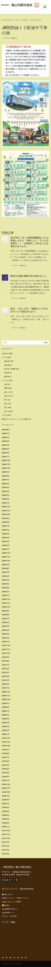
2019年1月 (5, 780)
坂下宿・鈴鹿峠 (10, 369)
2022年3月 (5, 634)
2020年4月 (5, 723)
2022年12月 (6, 599)
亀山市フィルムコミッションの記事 (15, 419)
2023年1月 (5, 595)
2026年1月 (5, 457)
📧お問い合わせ (7, 894)
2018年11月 (6, 788)
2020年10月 (6, 699)
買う (6, 407)
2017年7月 (5, 846)
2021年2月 (5, 684)
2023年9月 (5, 565)
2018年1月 (5, 827)
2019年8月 (5, 753)
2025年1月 (5, 503)
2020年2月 (5, 730)
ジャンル (5, 380)
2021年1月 (5, 688)
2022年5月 (5, 626)
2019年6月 (5, 761)
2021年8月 (5, 661)
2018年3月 (5, 819)
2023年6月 (5, 576)
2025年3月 (5, 495)
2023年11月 (6, 557)
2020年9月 (5, 703)
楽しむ (6, 392)
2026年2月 (5, 453)
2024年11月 (6, 511)
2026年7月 (5, 433)
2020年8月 (5, 707)
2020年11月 (6, 696)
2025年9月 (5, 472)
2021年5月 (5, 672)
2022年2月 (5, 638)
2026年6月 (5, 437)
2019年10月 (6, 746)
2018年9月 (5, 796)
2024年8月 (5, 522)
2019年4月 (5, 769)
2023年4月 (5, 584)
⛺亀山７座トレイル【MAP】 (12, 902)
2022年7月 (5, 619)
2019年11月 (6, 742)
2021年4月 (5, 676)
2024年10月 (6, 514)
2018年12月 (6, 784)
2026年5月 (5, 441)
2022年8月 (5, 615)
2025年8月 (5, 476)
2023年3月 (5, 588)
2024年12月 (6, 507)
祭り (6, 400)
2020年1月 (5, 734)
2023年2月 (5, 592)
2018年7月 (5, 804)
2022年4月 (5, 630)
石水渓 (6, 373)
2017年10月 (6, 838)
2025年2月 (5, 499)
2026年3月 (5, 449)
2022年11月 (6, 603)
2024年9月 (5, 518)
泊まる (6, 396)
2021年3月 (5, 680)
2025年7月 (5, 480)
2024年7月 (5, 526)
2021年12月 (6, 645)
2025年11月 (6, 464)
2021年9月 (5, 657)
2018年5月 (5, 811)
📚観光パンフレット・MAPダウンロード (15, 898)
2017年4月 (5, 850)
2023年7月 (5, 572)
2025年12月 (6, 460)
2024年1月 (5, 549)
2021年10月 (6, 653)
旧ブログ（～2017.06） (10, 916)
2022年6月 (5, 622)
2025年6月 (5, 484)
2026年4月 (5, 445)
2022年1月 (5, 642)
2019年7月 (5, 757)
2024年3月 (5, 541)
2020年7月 (5, 711)
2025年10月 (6, 468)
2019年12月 (6, 738)
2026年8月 (5, 430)
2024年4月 (5, 538)
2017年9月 (5, 842)
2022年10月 (6, 607)
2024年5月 (5, 534)
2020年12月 (6, 692)
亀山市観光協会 (7, 20)
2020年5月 (5, 719)
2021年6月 (5, 669)
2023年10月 (6, 561)
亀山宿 (6, 361)
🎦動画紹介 (6, 905)
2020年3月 (5, 726)
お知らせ (17, 20)
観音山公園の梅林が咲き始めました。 (29, 276)
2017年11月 (6, 834)
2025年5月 (5, 487)
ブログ (4, 415)
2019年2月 (5, 777)
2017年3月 (5, 854)
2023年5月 (5, 580)
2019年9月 (5, 750)
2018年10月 (6, 792)
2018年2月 (5, 823)
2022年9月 (5, 611)
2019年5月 (5, 765)
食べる (6, 411)
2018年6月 (5, 807)
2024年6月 (5, 530)
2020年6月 (5, 715)
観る (6, 404)
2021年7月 (5, 665)
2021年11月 (6, 649)
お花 (6, 384)
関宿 (6, 377)
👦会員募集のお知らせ (9, 909)
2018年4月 (5, 815)
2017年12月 (6, 831)
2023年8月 (5, 568)
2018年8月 (5, 800)
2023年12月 (6, 553)
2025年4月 (5, 491)
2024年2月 (5, 545)
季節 (6, 388)
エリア (4, 357)
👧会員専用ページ (8, 913)
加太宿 (6, 365)
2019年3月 (5, 773)
